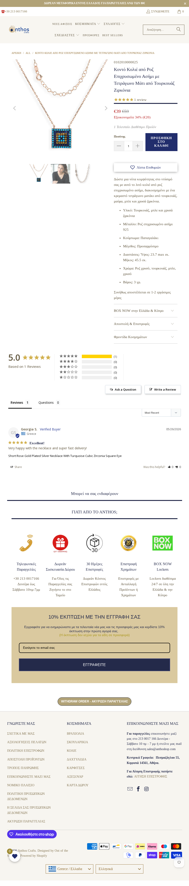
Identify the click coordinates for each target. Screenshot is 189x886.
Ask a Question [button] (125, 389)
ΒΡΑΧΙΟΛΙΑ (75, 733)
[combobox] (69, 869)
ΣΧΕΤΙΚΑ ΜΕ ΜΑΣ (21, 733)
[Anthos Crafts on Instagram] (146, 789)
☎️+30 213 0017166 (14, 11)
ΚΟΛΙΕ (72, 750)
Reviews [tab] (17, 402)
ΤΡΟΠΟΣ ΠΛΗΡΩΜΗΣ (23, 768)
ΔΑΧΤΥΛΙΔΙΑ (76, 759)
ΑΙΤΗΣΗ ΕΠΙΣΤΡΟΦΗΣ (150, 776)
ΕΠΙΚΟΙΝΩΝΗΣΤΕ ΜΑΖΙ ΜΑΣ (28, 776)
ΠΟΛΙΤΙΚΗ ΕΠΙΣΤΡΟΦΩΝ (25, 750)
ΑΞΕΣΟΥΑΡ (75, 776)
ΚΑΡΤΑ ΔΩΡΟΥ (78, 785)
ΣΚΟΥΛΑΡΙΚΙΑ (77, 742)
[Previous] (15, 108)
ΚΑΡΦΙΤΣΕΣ (76, 768)
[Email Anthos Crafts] (130, 789)
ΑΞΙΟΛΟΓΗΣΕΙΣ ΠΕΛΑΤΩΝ (26, 742)
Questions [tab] (46, 402)
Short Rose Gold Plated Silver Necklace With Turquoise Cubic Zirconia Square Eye (65, 456)
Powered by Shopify (33, 855)
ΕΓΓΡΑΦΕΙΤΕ (94, 665)
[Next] (105, 108)
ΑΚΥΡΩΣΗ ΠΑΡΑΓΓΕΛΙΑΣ (26, 821)
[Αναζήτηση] (178, 30)
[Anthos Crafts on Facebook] (138, 789)
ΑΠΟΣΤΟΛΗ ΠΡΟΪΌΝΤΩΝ (25, 759)
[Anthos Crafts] (20, 30)
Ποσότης (119, 136)
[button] (87, 24)
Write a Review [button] (165, 389)
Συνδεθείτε (160, 11)
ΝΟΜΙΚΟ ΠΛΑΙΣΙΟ (20, 785)
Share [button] (18, 467)
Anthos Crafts (27, 850)
